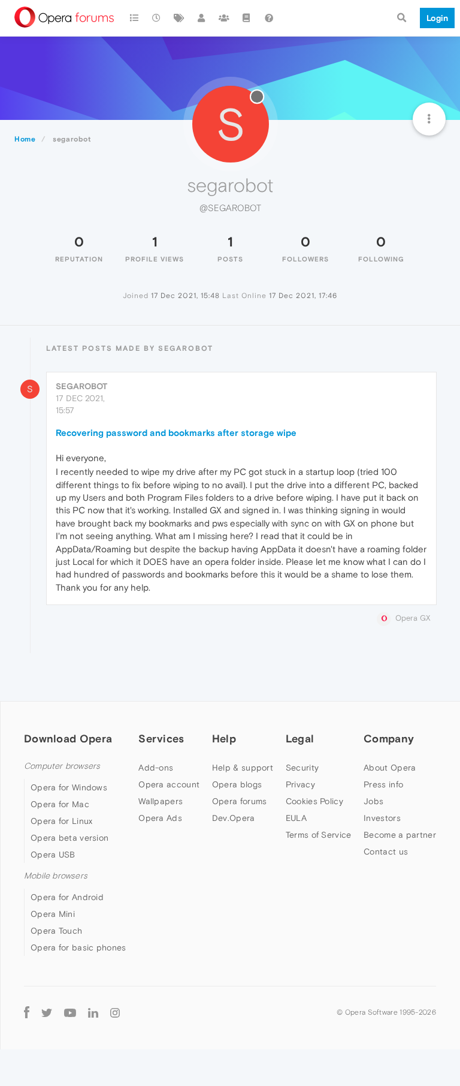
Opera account (168, 784)
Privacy (300, 784)
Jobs (373, 801)
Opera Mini (53, 914)
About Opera (390, 767)
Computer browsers (62, 766)
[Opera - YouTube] (70, 1012)
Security (302, 767)
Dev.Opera (233, 818)
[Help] (269, 18)
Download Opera (68, 738)
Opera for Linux (62, 821)
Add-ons (155, 767)
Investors (382, 818)
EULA (296, 818)
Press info (383, 784)
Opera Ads (160, 818)
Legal (300, 738)
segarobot (81, 386)
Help (224, 738)
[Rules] (246, 18)
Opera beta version (69, 838)
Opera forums (239, 801)
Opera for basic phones (78, 947)
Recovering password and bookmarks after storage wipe (176, 433)
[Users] (201, 18)
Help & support (242, 767)
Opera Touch (56, 930)
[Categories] (134, 18)
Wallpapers (160, 801)
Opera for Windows (69, 787)
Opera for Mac (60, 804)
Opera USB (53, 854)
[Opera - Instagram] (115, 1012)
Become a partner (400, 835)
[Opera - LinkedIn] (93, 1012)
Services (161, 738)
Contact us (386, 851)
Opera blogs (237, 784)
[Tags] (179, 18)
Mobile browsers (55, 876)
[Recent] (157, 18)
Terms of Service (319, 835)
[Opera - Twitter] (46, 1012)
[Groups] (224, 18)
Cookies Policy (314, 801)
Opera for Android (67, 897)
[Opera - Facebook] (26, 1011)
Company (389, 738)
